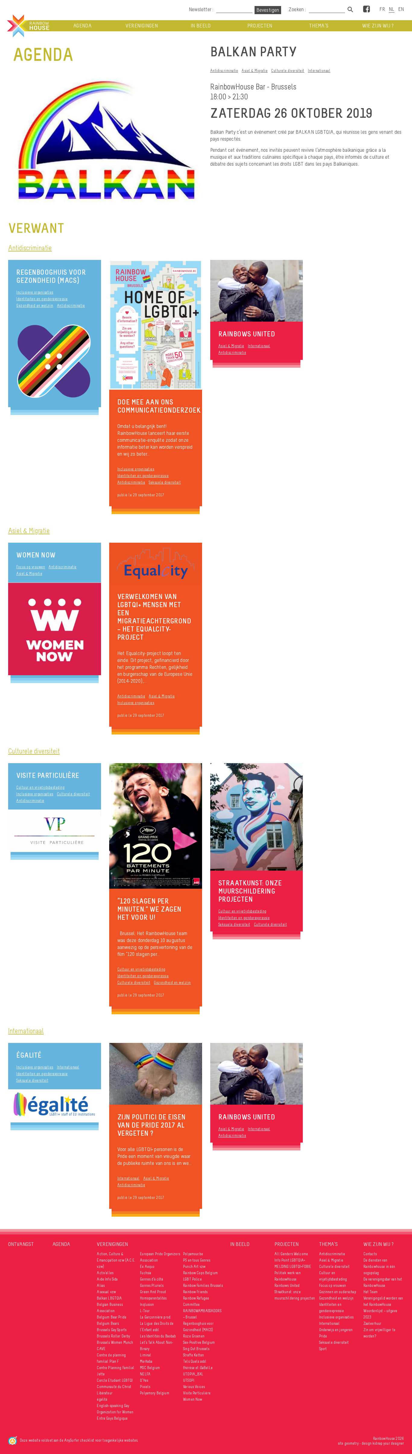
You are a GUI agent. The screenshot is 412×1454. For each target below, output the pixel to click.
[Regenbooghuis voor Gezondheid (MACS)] (54, 360)
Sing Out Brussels (196, 1348)
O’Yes (144, 1380)
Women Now (36, 555)
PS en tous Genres (196, 1260)
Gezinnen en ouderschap (337, 1292)
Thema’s (318, 26)
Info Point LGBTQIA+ (289, 1260)
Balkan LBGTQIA (109, 1298)
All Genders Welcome (291, 1254)
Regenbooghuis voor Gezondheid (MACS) (51, 276)
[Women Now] (54, 629)
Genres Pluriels (151, 1285)
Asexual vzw (106, 1292)
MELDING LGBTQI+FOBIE (292, 1266)
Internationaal (319, 70)
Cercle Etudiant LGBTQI (115, 1380)
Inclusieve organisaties (34, 292)
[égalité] (54, 1105)
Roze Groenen (193, 1336)
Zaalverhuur (372, 1323)
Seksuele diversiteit (165, 482)
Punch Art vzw (194, 1266)
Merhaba (146, 1361)
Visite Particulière (47, 775)
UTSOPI (188, 1380)
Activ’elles (105, 1273)
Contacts (370, 1254)
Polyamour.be (193, 1254)
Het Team (370, 1292)
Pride (323, 1336)
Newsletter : (201, 9)
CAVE (101, 1348)
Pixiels (145, 1386)
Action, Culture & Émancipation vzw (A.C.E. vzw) (116, 1260)
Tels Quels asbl (194, 1361)
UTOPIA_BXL (193, 1374)
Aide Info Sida (107, 1279)
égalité (29, 1055)
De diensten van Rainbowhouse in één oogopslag (379, 1266)
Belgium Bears (108, 1323)
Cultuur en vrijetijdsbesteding (40, 787)
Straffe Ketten (193, 1355)
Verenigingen (141, 26)
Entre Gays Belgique (112, 1418)
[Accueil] (27, 26)
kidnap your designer (388, 1443)
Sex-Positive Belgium (199, 1342)
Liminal (145, 1355)
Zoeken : (298, 9)
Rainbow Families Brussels (203, 1285)
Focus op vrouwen (30, 567)
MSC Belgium (150, 1367)
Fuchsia (145, 1273)
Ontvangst (21, 1244)
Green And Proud (153, 1292)
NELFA (145, 1374)
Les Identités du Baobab (158, 1336)
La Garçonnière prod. (155, 1317)
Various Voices (194, 1386)
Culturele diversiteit (287, 70)
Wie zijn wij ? (378, 26)
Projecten (259, 26)
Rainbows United (286, 1285)
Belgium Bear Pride (111, 1317)
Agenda (82, 26)
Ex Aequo (147, 1266)
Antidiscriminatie (224, 70)
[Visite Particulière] (54, 831)
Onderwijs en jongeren (336, 1330)
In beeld (201, 26)
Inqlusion (147, 1304)
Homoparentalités (153, 1298)
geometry (351, 1443)
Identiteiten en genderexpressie (42, 299)
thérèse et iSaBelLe (198, 1367)
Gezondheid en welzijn (34, 305)
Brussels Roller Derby (113, 1336)
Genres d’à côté (151, 1279)
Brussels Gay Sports (111, 1330)
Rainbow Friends (195, 1292)
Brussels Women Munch (115, 1342)
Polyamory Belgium (154, 1393)
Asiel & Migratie (255, 70)
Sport (323, 1348)
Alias (101, 1285)
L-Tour (145, 1311)
